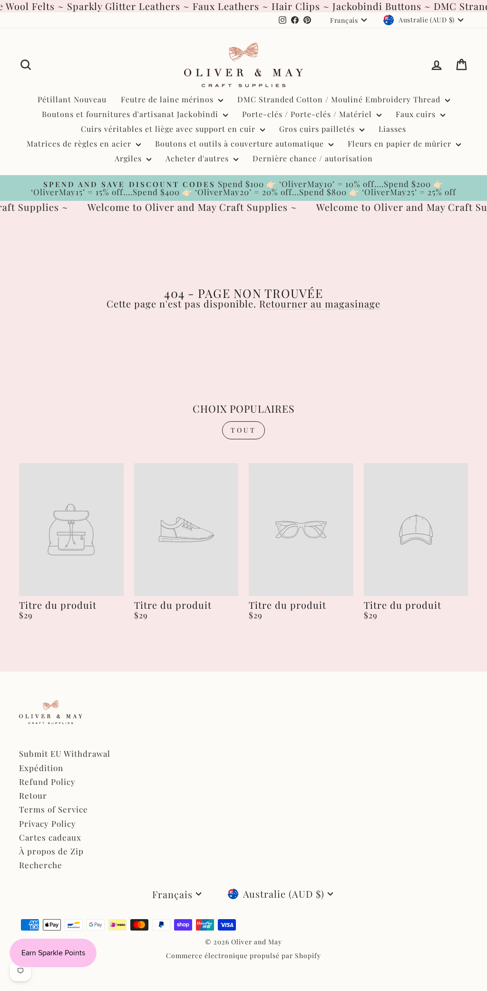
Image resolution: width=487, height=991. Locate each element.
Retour (33, 795)
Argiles (129, 158)
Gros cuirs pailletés (318, 129)
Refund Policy (47, 781)
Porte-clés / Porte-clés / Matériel (308, 114)
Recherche (40, 865)
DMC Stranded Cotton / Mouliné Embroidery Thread (340, 99)
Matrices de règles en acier (80, 144)
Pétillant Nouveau (72, 99)
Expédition (41, 768)
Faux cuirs (417, 114)
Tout (244, 430)
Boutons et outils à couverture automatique (240, 144)
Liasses (392, 129)
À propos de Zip (51, 851)
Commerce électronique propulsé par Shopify (243, 955)
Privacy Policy (47, 823)
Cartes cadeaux (50, 837)
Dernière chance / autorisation (313, 158)
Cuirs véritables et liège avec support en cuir (169, 129)
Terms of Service (53, 809)
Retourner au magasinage (319, 303)
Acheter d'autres (198, 158)
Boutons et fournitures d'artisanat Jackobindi (131, 114)
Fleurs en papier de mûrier (401, 144)
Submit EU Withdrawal (64, 753)
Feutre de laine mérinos (168, 99)
